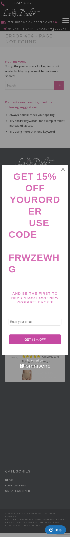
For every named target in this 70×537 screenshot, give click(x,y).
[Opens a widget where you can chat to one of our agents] (55, 530)
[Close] (63, 169)
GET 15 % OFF (35, 339)
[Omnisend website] (35, 363)
